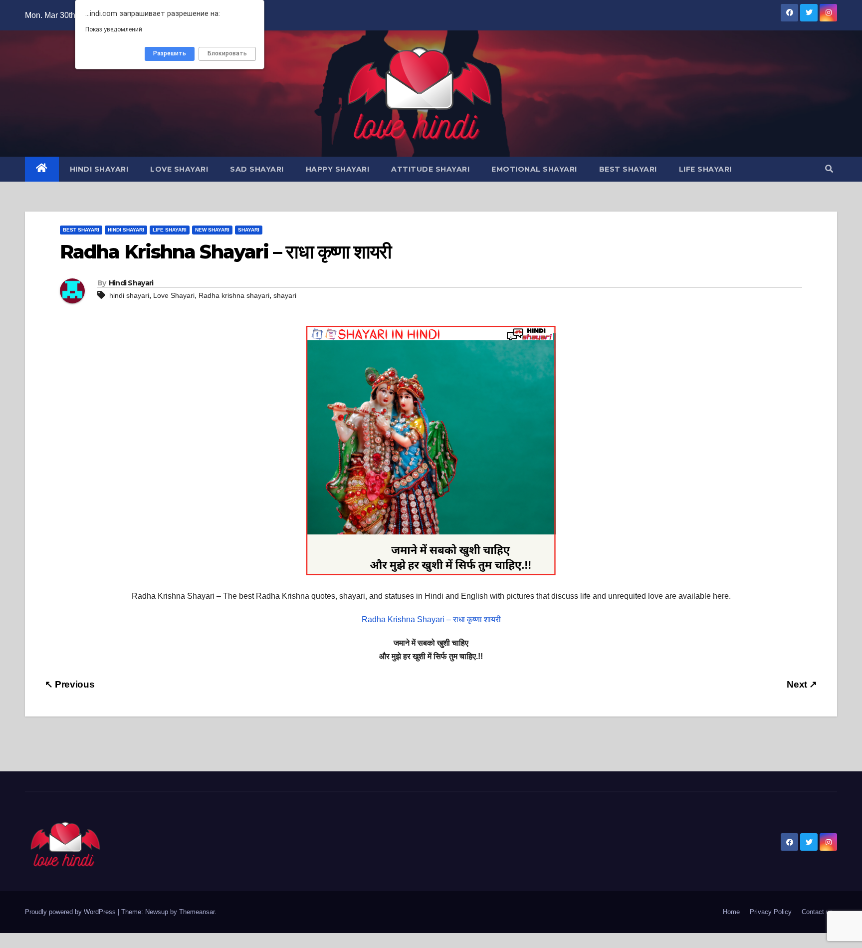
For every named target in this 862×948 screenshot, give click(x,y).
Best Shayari (628, 169)
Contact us (817, 912)
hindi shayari (129, 295)
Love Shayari (179, 169)
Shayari (248, 230)
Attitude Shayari (430, 169)
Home (731, 912)
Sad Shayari (257, 169)
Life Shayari (705, 169)
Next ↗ (802, 684)
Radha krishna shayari (234, 295)
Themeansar (197, 912)
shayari (284, 295)
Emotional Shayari (534, 169)
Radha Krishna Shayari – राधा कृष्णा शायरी (431, 619)
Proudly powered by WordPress (71, 912)
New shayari (212, 230)
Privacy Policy (771, 912)
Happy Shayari (338, 169)
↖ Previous (69, 684)
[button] (829, 169)
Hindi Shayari (99, 169)
